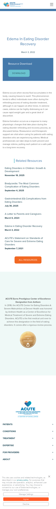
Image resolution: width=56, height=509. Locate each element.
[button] (50, 476)
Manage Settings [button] (26, 494)
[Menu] (51, 4)
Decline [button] (26, 504)
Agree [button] (26, 499)
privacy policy (22, 480)
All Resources (28, 260)
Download (19, 73)
